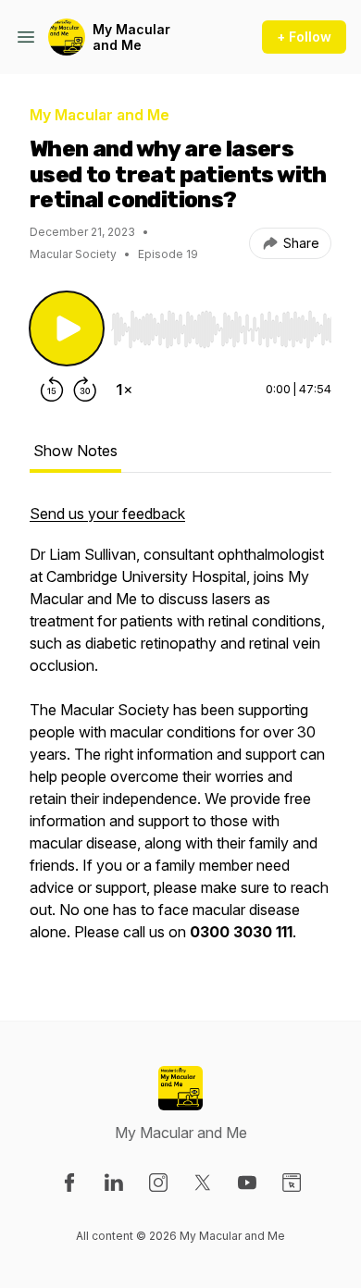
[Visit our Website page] (291, 1182)
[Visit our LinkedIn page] (114, 1182)
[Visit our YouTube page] (247, 1182)
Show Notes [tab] (75, 450)
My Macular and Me (131, 37)
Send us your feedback (107, 513)
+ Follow (304, 36)
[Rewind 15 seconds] (52, 389)
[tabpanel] (180, 731)
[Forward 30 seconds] (85, 389)
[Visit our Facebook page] (69, 1182)
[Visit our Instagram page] (158, 1182)
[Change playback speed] (124, 389)
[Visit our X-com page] (202, 1182)
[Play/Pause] (67, 328)
